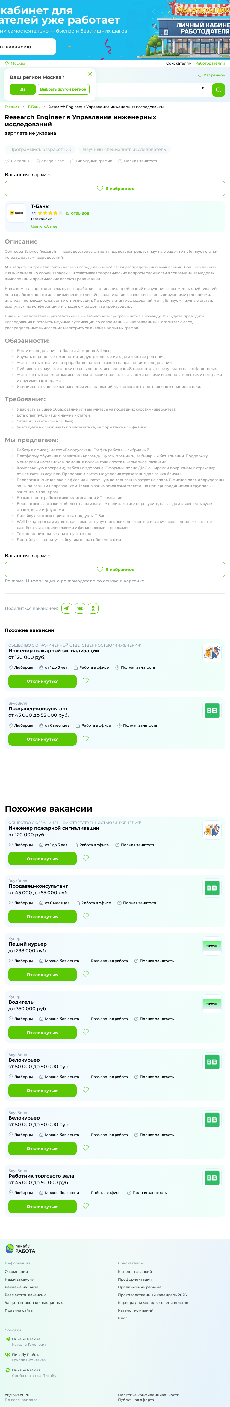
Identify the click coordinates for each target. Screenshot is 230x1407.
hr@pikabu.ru (17, 1395)
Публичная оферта (136, 1399)
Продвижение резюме (140, 1287)
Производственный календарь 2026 (152, 1295)
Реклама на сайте (22, 1287)
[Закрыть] (90, 74)
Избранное (214, 75)
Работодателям (210, 63)
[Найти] (218, 90)
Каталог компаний (135, 1310)
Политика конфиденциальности (148, 1395)
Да (22, 89)
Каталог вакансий (135, 1271)
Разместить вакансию (26, 1295)
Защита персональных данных (34, 1302)
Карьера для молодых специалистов (153, 1302)
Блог (122, 1318)
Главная (12, 107)
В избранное (119, 188)
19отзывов (78, 213)
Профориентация (135, 1279)
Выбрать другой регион (63, 89)
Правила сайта (19, 1310)
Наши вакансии (19, 1279)
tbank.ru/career (45, 226)
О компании (16, 1271)
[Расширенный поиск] (204, 90)
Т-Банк (34, 107)
